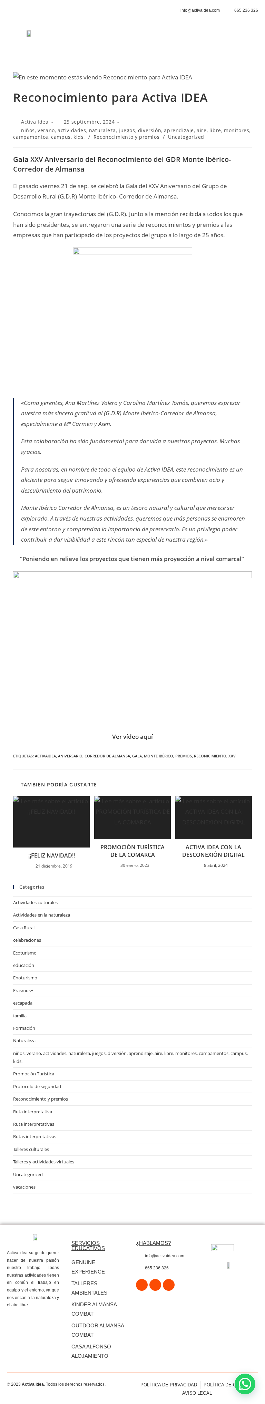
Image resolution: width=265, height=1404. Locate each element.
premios (183, 755)
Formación (24, 1028)
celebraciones (27, 940)
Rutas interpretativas (34, 1136)
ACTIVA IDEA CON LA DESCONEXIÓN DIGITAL (213, 851)
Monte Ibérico (158, 755)
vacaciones (24, 1187)
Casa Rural (24, 927)
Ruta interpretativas (33, 1124)
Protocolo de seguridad (37, 1086)
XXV (232, 755)
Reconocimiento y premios (126, 137)
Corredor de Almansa (107, 755)
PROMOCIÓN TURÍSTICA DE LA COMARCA (132, 851)
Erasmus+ (23, 990)
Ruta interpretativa (32, 1111)
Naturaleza (24, 1040)
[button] (161, 38)
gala (137, 755)
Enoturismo (25, 978)
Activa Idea (35, 121)
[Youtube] (169, 1285)
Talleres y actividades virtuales (43, 1162)
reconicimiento (210, 755)
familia (20, 1016)
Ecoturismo (25, 953)
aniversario (70, 755)
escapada (22, 1003)
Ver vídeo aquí (132, 736)
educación (23, 965)
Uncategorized (186, 137)
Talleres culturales (31, 1149)
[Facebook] (142, 1285)
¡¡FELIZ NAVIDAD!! (51, 855)
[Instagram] (155, 1285)
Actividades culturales (35, 902)
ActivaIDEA (45, 755)
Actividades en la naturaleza (41, 915)
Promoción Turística (33, 1074)
